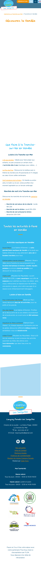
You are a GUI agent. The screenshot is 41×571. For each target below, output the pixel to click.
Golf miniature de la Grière (11, 180)
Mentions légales (20, 453)
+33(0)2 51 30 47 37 (31, 1)
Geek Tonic (25, 461)
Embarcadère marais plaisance (13, 260)
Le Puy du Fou (7, 170)
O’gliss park (6, 276)
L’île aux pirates (8, 160)
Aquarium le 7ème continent (12, 323)
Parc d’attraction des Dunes (12, 300)
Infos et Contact (20, 450)
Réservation (22, 1)
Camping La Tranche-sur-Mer (13, 14)
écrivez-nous (35, 1)
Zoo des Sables (8, 310)
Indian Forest (7, 335)
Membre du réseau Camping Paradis (20, 458)
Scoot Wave (6, 247)
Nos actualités (20, 448)
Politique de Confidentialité (20, 456)
